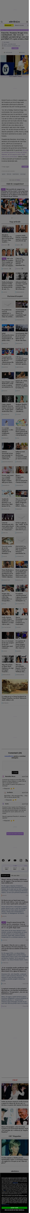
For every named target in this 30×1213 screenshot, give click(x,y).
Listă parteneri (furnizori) (5, 1204)
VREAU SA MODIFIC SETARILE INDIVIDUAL (14, 1210)
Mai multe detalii (15, 1182)
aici (4, 1190)
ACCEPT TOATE (14, 1207)
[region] (14, 1193)
